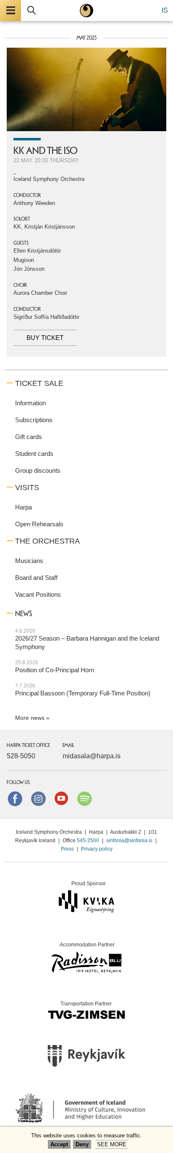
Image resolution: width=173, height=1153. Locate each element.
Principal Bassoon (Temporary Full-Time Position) (82, 693)
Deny (82, 1144)
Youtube (61, 798)
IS (165, 10)
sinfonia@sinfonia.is (129, 840)
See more (111, 1144)
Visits (27, 487)
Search (31, 10)
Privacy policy (97, 849)
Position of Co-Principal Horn (54, 669)
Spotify (84, 798)
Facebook (15, 798)
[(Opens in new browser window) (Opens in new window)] (86, 1058)
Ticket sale (39, 383)
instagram (38, 798)
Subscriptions (33, 419)
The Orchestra (47, 541)
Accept (59, 1144)
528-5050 (21, 756)
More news (30, 717)
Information (30, 403)
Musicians (29, 560)
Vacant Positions (38, 594)
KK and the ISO (45, 151)
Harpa (23, 507)
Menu (10, 10)
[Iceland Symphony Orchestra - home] (86, 10)
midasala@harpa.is (92, 756)
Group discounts (37, 470)
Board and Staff (36, 577)
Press (67, 849)
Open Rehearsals (39, 524)
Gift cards (28, 436)
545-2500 (88, 840)
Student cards (34, 453)
